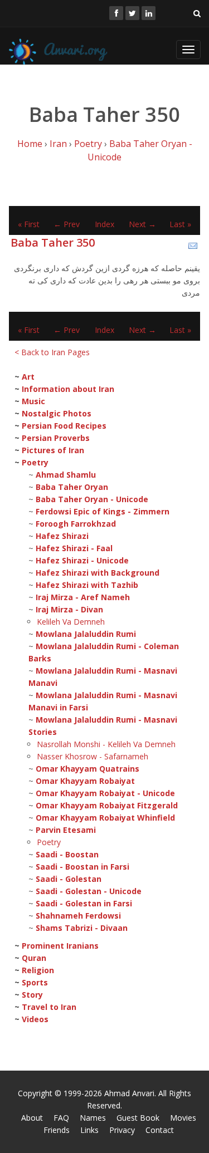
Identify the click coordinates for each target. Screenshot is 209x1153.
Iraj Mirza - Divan (69, 609)
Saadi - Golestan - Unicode (89, 891)
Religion (38, 970)
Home (29, 144)
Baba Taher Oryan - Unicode (92, 499)
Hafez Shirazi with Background (97, 572)
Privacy (122, 1130)
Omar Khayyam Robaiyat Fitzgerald (107, 805)
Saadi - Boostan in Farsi (82, 866)
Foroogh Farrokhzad (76, 523)
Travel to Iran (49, 1007)
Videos (35, 1019)
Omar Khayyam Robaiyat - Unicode (105, 793)
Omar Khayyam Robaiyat (85, 781)
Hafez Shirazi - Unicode (82, 560)
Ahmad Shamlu (66, 474)
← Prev (67, 224)
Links (89, 1130)
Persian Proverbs (56, 438)
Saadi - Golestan (68, 879)
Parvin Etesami (66, 830)
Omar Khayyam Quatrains (87, 768)
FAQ (61, 1117)
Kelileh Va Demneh (71, 621)
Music (33, 401)
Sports (35, 982)
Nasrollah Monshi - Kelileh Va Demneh (106, 744)
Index (104, 224)
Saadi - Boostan (67, 854)
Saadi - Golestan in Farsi (84, 903)
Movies (183, 1117)
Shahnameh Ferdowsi (78, 915)
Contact (159, 1130)
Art (28, 376)
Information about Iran (68, 389)
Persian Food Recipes (64, 425)
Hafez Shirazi (62, 536)
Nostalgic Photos (56, 413)
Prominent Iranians (60, 945)
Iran (58, 144)
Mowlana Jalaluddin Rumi (86, 634)
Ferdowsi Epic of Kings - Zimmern (102, 511)
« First (29, 224)
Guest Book (137, 1117)
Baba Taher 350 (53, 242)
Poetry (88, 144)
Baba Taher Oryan (72, 487)
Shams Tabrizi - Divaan (82, 928)
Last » (180, 224)
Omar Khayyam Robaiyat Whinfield (105, 817)
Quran (34, 958)
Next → (142, 224)
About (32, 1117)
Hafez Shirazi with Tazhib (87, 585)
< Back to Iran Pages (52, 352)
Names (93, 1117)
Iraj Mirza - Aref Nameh (83, 597)
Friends (56, 1130)
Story (32, 994)
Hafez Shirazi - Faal (74, 548)
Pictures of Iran (53, 450)
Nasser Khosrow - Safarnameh (92, 756)
